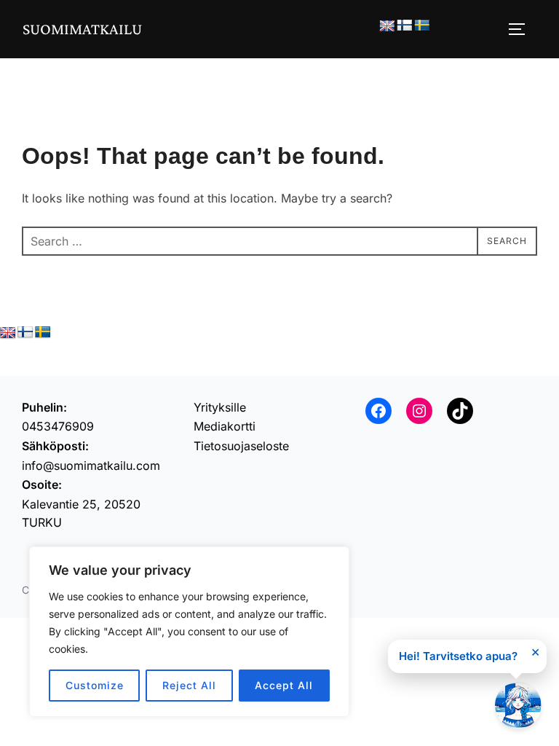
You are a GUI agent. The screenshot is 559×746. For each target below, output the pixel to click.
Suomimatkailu (82, 29)
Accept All (284, 685)
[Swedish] (422, 26)
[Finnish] (405, 26)
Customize (95, 685)
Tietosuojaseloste (241, 446)
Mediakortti (224, 426)
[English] (387, 27)
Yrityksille (220, 407)
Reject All (189, 685)
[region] (189, 631)
